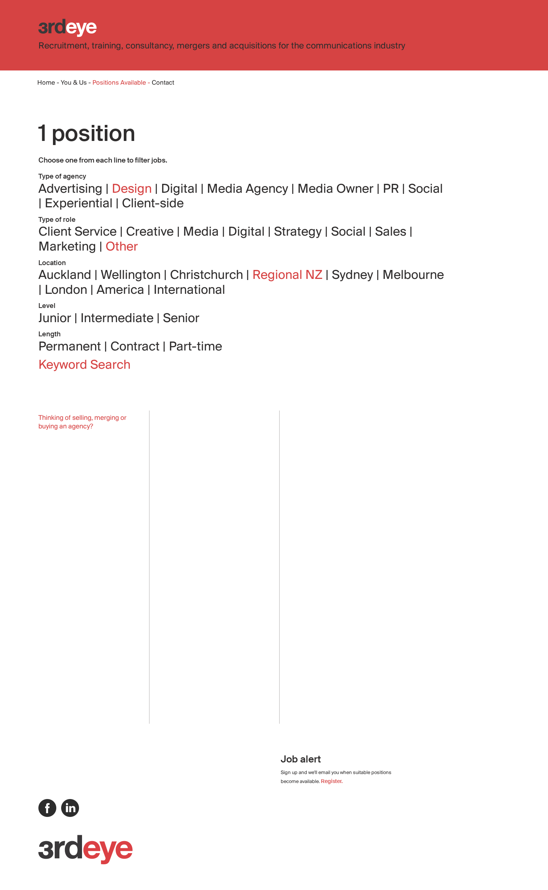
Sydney (354, 275)
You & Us (74, 83)
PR (392, 189)
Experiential (80, 204)
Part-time (195, 347)
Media (202, 232)
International (189, 290)
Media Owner (337, 189)
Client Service (79, 232)
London (67, 290)
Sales (392, 232)
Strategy (299, 232)
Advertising (71, 189)
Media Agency (249, 189)
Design (133, 189)
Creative (151, 232)
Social (425, 189)
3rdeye (67, 28)
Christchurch (208, 275)
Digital (181, 189)
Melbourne (413, 275)
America (122, 290)
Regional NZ (288, 275)
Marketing (68, 247)
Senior (181, 319)
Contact (163, 83)
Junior (56, 319)
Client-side (153, 204)
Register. (332, 781)
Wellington (132, 275)
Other (121, 247)
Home (46, 83)
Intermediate (119, 319)
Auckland (66, 275)
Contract (136, 347)
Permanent (71, 347)
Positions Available (120, 83)
